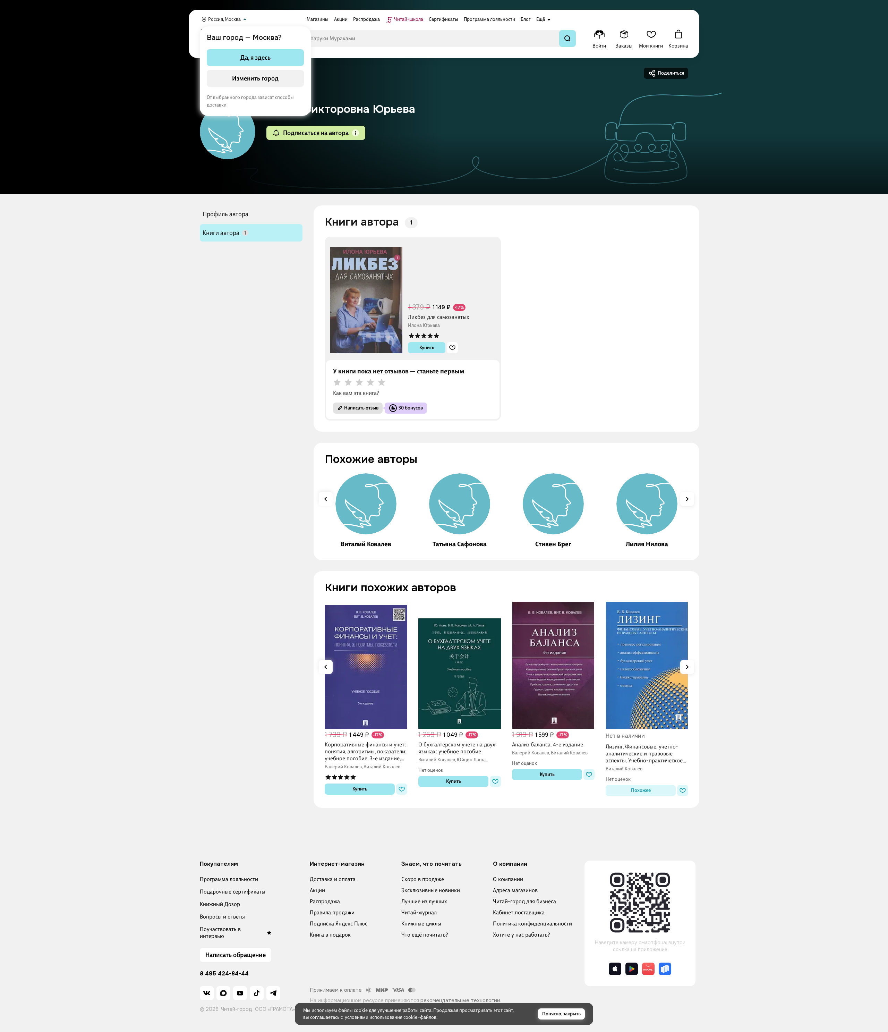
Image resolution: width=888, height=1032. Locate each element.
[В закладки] (452, 347)
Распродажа (325, 901)
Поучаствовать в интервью (220, 932)
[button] (355, 133)
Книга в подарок (330, 934)
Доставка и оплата (333, 879)
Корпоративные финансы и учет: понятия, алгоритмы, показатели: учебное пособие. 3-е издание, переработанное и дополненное (366, 751)
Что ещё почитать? (424, 934)
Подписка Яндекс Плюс (338, 923)
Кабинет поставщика (519, 912)
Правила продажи (332, 912)
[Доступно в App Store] (615, 969)
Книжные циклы (421, 923)
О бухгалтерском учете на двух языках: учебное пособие (456, 748)
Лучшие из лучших (424, 901)
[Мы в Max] (223, 993)
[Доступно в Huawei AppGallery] (648, 969)
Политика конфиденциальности (532, 923)
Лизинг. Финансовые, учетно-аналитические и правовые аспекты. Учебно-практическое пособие (644, 753)
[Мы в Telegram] (273, 993)
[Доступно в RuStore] (665, 969)
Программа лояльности (229, 879)
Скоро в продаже (422, 879)
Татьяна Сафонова (460, 544)
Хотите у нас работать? (521, 934)
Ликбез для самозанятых (438, 317)
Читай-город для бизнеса (524, 901)
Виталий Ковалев (366, 544)
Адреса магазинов (515, 890)
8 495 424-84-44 (224, 973)
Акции (317, 890)
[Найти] (567, 38)
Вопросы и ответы (222, 916)
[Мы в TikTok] (257, 993)
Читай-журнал (419, 912)
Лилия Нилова (647, 544)
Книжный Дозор (220, 904)
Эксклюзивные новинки (430, 890)
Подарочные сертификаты (232, 891)
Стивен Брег (553, 544)
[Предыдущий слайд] (326, 499)
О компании (508, 879)
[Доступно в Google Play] (631, 969)
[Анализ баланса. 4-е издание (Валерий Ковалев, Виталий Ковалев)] (553, 665)
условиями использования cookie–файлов (390, 1017)
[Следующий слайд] (687, 499)
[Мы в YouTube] (240, 993)
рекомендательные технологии (460, 1000)
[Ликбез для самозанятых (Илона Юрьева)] (366, 297)
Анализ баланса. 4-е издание (547, 744)
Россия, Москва (224, 19)
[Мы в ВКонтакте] (207, 993)
